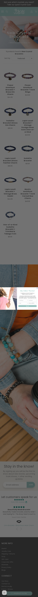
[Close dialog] (37, 288)
